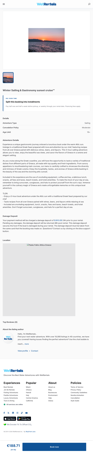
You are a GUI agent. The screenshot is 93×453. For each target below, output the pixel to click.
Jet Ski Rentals (9, 390)
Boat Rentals (8, 387)
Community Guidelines (79, 392)
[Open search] (89, 4)
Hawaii (28, 392)
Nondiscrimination (77, 395)
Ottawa (29, 390)
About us (51, 387)
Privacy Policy (76, 390)
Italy (27, 395)
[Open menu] (3, 4)
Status (50, 401)
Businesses (52, 392)
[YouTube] (26, 412)
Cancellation (75, 398)
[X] (8, 412)
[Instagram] (17, 412)
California (29, 401)
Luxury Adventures (11, 398)
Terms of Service (77, 387)
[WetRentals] (8, 338)
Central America (32, 398)
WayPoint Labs (30, 431)
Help (50, 398)
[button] (46, 40)
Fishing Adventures (11, 392)
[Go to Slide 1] (8, 77)
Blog (50, 390)
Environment (53, 395)
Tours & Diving (9, 401)
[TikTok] (22, 412)
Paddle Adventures (11, 395)
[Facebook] (5, 412)
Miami (28, 387)
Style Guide (75, 401)
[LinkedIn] (13, 412)
